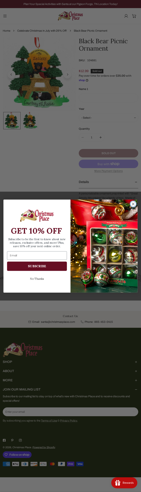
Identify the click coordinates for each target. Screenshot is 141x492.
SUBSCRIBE (37, 266)
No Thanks (37, 278)
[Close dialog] (133, 204)
